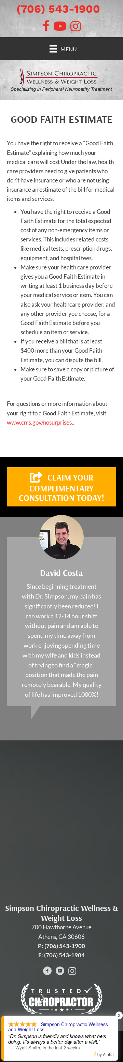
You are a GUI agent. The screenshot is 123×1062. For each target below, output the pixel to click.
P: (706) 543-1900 (61, 945)
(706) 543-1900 (58, 8)
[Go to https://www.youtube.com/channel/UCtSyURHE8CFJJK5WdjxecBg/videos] (59, 972)
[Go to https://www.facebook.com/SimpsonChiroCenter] (47, 972)
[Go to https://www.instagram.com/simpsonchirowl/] (72, 972)
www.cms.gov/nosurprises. (40, 422)
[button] (61, 486)
